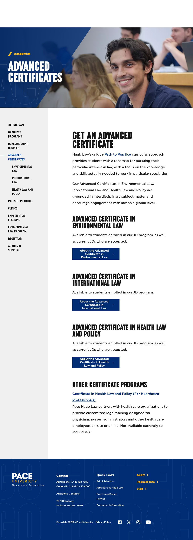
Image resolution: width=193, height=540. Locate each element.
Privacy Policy (103, 522)
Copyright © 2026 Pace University (74, 522)
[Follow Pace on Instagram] (138, 522)
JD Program (16, 125)
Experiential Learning (16, 218)
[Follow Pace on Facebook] (120, 522)
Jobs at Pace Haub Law (109, 487)
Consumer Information (110, 505)
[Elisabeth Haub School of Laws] (28, 480)
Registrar (15, 239)
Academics (22, 54)
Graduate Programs (15, 134)
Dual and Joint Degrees (18, 146)
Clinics (13, 208)
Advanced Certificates (16, 157)
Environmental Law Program (18, 229)
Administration (105, 481)
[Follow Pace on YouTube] (148, 522)
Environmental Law (22, 169)
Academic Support (14, 248)
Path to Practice (118, 154)
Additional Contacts (68, 493)
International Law (21, 180)
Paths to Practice (20, 201)
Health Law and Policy (22, 192)
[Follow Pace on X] (129, 522)
